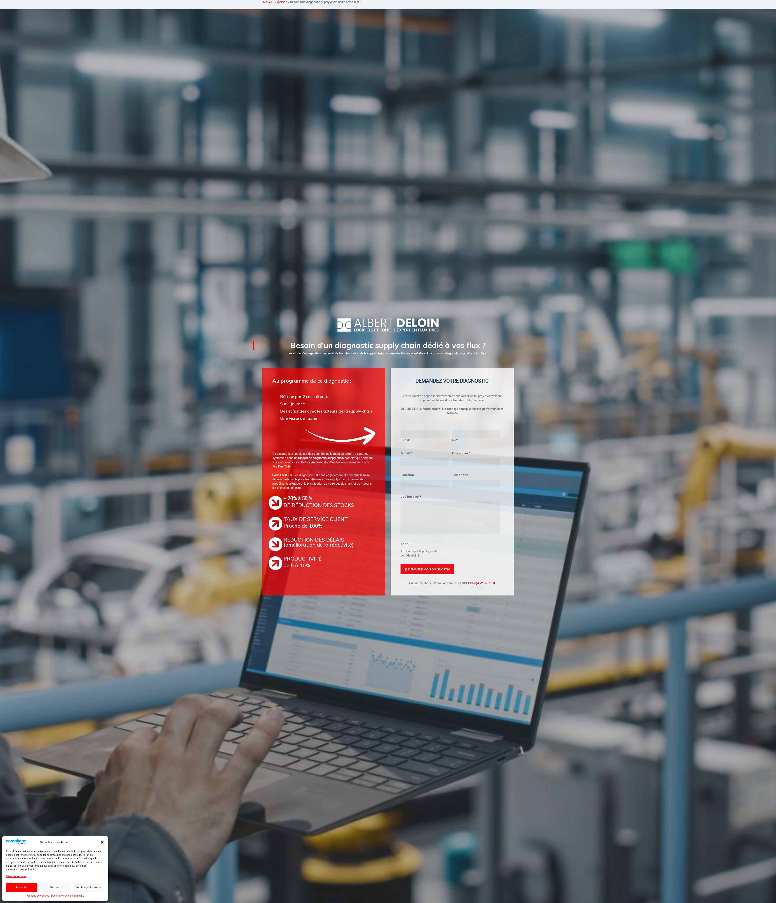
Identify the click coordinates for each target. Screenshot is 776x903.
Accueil (267, 2)
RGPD (405, 544)
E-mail (406, 453)
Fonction (407, 475)
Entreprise (461, 453)
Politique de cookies (37, 895)
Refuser (55, 887)
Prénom (405, 440)
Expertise (281, 2)
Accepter (22, 887)
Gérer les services (16, 876)
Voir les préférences (88, 887)
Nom (455, 440)
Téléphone (460, 475)
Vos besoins (411, 497)
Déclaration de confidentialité (67, 895)
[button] (102, 842)
